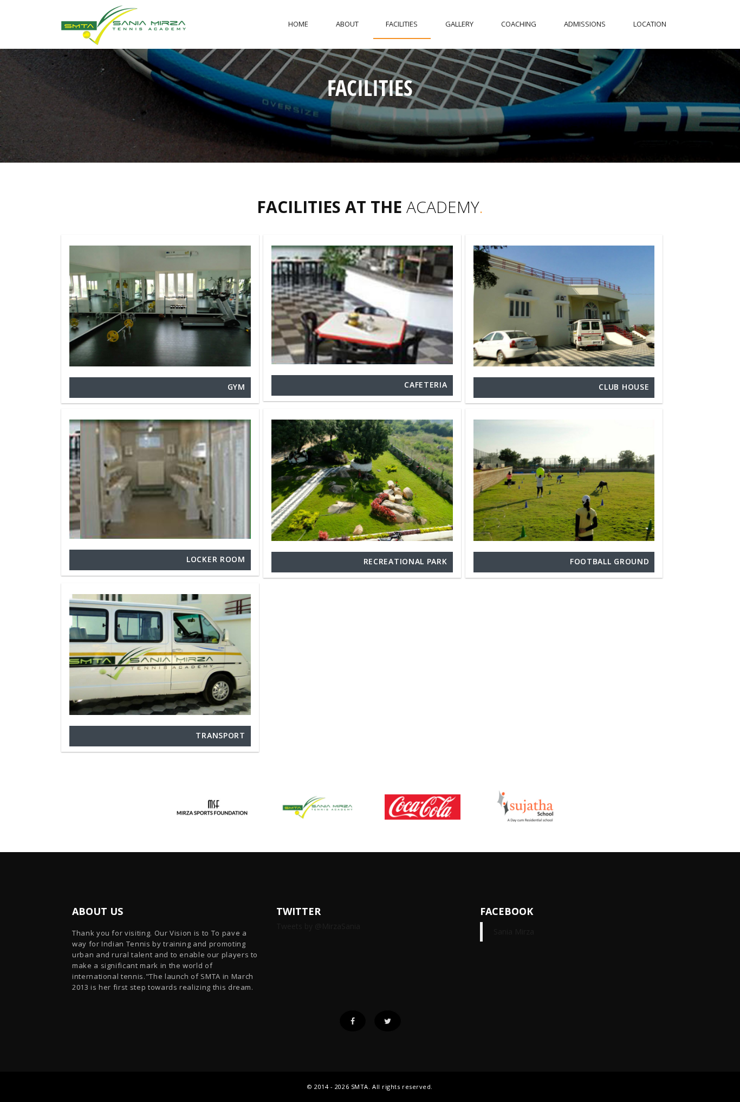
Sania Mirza (514, 931)
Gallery (459, 24)
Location (649, 24)
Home (298, 24)
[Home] (123, 21)
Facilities (402, 24)
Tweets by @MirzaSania (318, 926)
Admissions (585, 24)
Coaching (518, 24)
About (347, 24)
